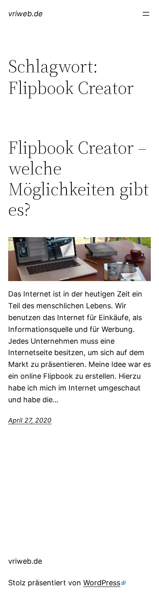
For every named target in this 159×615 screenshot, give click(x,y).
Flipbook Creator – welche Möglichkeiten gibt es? (78, 178)
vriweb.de (25, 13)
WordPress (101, 582)
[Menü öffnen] (146, 14)
